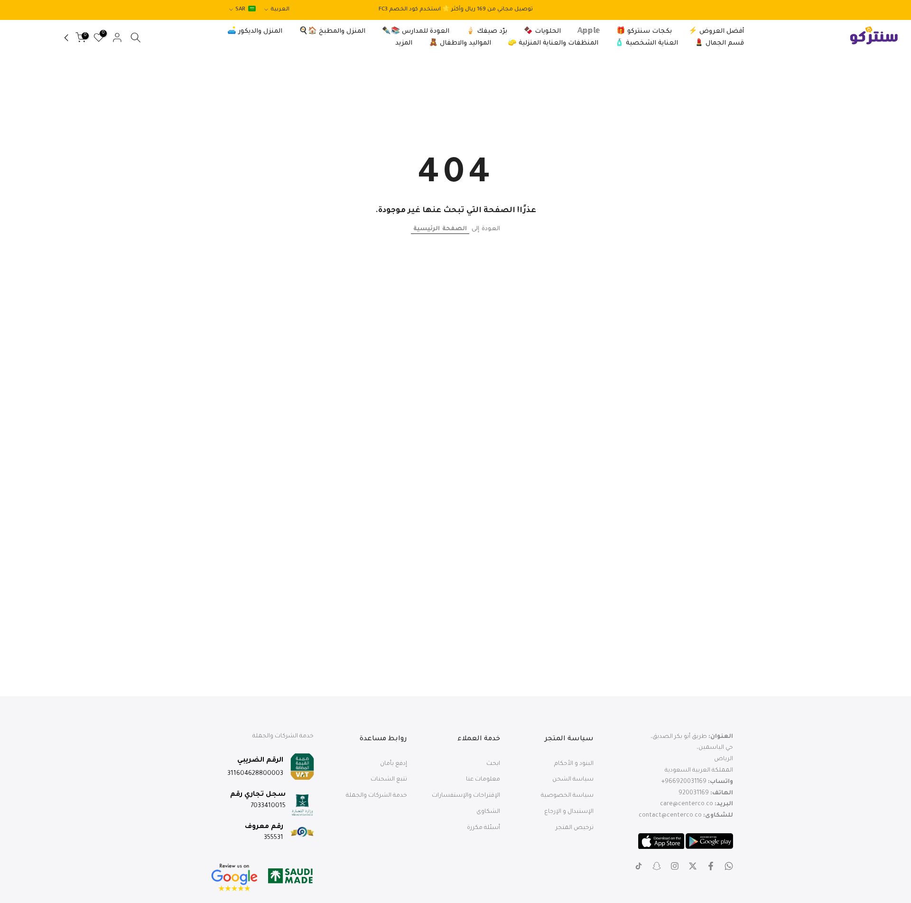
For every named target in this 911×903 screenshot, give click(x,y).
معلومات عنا (483, 779)
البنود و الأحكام (574, 764)
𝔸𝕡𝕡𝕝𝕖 (588, 31)
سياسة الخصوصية (567, 795)
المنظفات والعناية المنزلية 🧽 (553, 43)
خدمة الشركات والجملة (376, 795)
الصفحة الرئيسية (440, 229)
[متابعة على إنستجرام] (674, 866)
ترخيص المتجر (575, 828)
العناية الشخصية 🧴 (646, 43)
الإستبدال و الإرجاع (569, 812)
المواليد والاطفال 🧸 (460, 43)
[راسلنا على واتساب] (729, 866)
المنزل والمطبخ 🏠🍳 (332, 31)
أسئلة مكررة (483, 828)
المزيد (403, 43)
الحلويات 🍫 (542, 31)
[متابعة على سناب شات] (656, 866)
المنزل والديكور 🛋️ (254, 31)
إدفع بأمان (393, 764)
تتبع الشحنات (389, 779)
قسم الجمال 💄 (719, 43)
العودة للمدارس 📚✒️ (415, 31)
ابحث (493, 764)
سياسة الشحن (573, 779)
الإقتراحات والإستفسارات (466, 795)
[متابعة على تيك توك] (638, 866)
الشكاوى (488, 812)
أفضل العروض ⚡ (716, 31)
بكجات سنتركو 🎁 (644, 31)
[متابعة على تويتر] (692, 866)
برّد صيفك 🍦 (486, 31)
